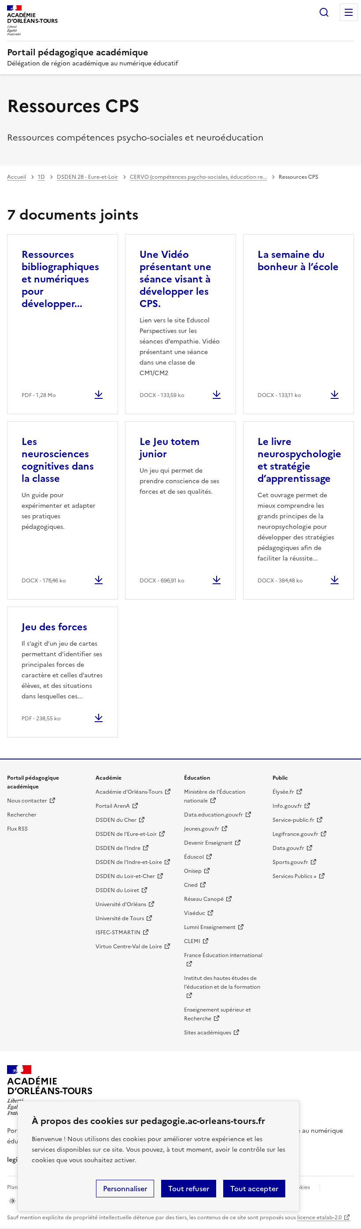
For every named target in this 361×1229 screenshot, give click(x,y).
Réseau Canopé (204, 899)
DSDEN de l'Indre (118, 848)
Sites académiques (207, 1033)
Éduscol (194, 857)
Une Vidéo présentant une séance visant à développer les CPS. (175, 279)
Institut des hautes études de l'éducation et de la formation (222, 982)
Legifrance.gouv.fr (295, 834)
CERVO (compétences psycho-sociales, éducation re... (198, 177)
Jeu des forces (54, 627)
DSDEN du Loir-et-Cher (125, 876)
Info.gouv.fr (287, 806)
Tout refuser (188, 1188)
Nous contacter (27, 801)
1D (41, 177)
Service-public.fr (293, 820)
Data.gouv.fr (288, 848)
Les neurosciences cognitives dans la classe (58, 460)
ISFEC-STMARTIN (118, 932)
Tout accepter (254, 1188)
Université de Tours (120, 918)
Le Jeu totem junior (169, 447)
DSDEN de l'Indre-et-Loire (129, 862)
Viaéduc (194, 913)
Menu (348, 12)
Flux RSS (17, 829)
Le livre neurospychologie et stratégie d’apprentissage (299, 460)
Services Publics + (295, 876)
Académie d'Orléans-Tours (129, 792)
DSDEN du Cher (116, 820)
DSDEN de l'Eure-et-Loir (126, 834)
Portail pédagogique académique (77, 52)
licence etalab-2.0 (319, 1218)
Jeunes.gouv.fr (201, 829)
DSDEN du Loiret (117, 890)
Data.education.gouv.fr (213, 815)
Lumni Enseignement (210, 927)
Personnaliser (125, 1188)
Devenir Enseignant (208, 843)
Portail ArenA (113, 806)
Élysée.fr (283, 792)
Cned (191, 885)
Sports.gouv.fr (290, 862)
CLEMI (192, 941)
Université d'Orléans (121, 904)
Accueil (16, 177)
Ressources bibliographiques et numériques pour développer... (60, 279)
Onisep (193, 871)
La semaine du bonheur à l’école (298, 260)
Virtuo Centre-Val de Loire (129, 947)
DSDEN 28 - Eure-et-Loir (87, 177)
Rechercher (324, 12)
